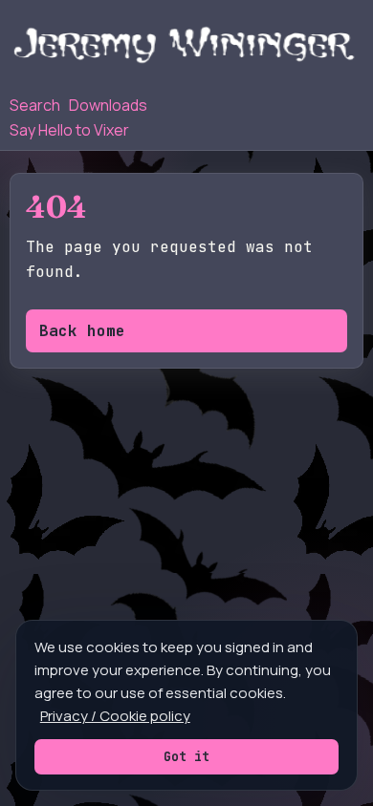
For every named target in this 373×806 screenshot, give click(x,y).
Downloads (108, 105)
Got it (186, 756)
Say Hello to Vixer (69, 129)
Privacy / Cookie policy (115, 716)
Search (35, 105)
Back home (82, 331)
